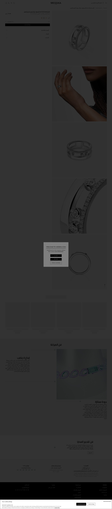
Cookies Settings (91, 504)
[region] (56, 504)
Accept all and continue (81, 504)
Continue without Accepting (107, 501)
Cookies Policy (57, 507)
